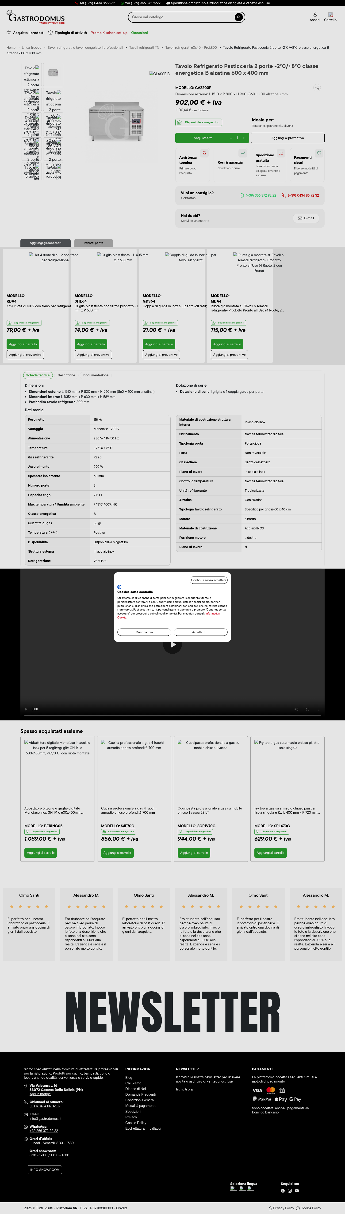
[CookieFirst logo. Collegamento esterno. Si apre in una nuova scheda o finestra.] (119, 587)
